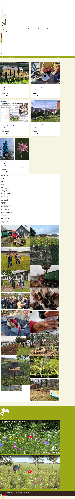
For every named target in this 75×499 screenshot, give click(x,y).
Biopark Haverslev (4, 196)
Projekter (2, 191)
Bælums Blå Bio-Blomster (10, 124)
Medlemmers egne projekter (6, 219)
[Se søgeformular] (59, 57)
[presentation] (14, 73)
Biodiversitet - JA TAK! (6, 86)
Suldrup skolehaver (4, 206)
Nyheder (57, 28)
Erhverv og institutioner (5, 209)
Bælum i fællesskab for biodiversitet (10, 125)
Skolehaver (3, 203)
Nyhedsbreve (3, 222)
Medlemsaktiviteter (14, 86)
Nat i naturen (3, 182)
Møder (2, 181)
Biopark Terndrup (4, 200)
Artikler (3, 124)
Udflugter (2, 184)
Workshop (20, 86)
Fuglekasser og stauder (7, 163)
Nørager (2, 216)
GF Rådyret (3, 215)
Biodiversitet (3, 188)
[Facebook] (7, 495)
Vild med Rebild (3, 221)
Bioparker (30, 28)
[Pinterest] (5, 495)
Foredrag (2, 178)
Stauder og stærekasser (38, 125)
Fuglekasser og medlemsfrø (8, 87)
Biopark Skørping (4, 197)
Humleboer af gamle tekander (39, 87)
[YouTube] (3, 495)
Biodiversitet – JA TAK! (5, 193)
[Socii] (1, 495)
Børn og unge (3, 202)
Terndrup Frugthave (4, 218)
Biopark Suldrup (3, 199)
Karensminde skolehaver (5, 205)
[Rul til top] (1, 498)
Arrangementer (35, 86)
